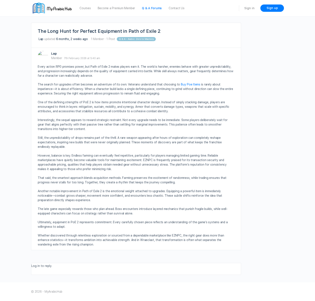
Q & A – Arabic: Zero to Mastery (136, 39)
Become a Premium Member (116, 8)
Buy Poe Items (190, 84)
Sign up (272, 8)
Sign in (249, 8)
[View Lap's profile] (43, 56)
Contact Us (176, 8)
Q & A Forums (152, 8)
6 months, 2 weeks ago (72, 39)
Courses (85, 8)
